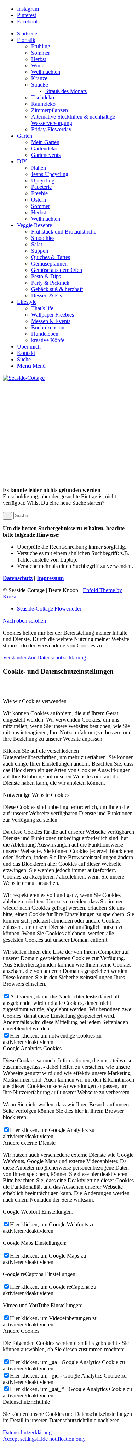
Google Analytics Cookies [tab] (32, 1048)
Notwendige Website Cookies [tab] (36, 795)
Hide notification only (61, 1439)
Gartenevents (46, 155)
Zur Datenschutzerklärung (57, 658)
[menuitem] (76, 34)
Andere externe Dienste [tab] (29, 1143)
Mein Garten (45, 142)
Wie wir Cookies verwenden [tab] (35, 701)
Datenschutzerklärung (27, 1432)
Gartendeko (44, 149)
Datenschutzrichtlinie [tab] (26, 1402)
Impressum (50, 578)
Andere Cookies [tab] (21, 1331)
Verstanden (15, 658)
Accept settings (20, 1439)
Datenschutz (18, 578)
